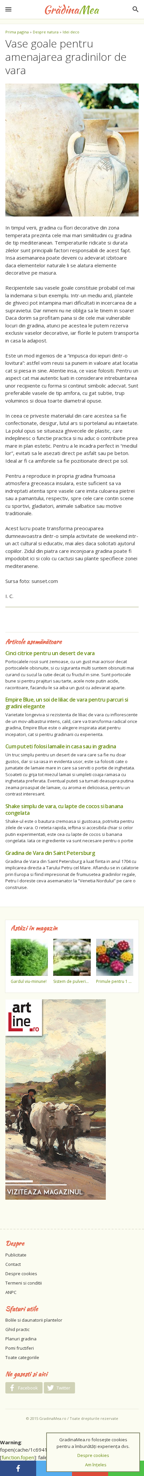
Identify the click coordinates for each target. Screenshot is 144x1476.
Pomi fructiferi (19, 1348)
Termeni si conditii (23, 1283)
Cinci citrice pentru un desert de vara (50, 653)
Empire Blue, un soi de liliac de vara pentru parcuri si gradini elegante (66, 703)
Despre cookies (21, 1274)
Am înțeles (95, 1465)
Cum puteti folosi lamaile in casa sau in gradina (60, 746)
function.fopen (18, 1457)
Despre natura (46, 31)
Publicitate (15, 1255)
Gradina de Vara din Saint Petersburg (50, 853)
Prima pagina (17, 31)
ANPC (10, 1292)
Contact (13, 1264)
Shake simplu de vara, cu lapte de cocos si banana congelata (64, 809)
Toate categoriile (22, 1357)
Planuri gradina (21, 1339)
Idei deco (71, 31)
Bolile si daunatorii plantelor (33, 1320)
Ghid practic (17, 1329)
